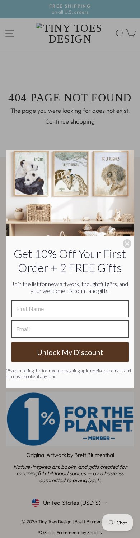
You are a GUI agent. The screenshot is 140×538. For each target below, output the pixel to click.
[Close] (127, 243)
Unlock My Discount (70, 352)
